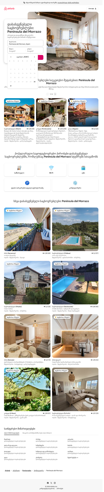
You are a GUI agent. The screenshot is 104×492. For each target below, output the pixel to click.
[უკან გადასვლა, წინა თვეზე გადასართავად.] (11, 57)
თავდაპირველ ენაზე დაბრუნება (68, 3)
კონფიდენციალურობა (47, 488)
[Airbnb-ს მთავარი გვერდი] (9, 8)
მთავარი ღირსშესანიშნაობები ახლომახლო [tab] (37, 433)
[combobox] (25, 44)
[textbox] (16, 51)
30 (34, 82)
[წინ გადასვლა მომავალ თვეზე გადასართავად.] (34, 57)
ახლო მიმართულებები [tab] (11, 433)
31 (10, 86)
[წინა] (47, 94)
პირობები (60, 488)
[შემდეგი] (55, 94)
